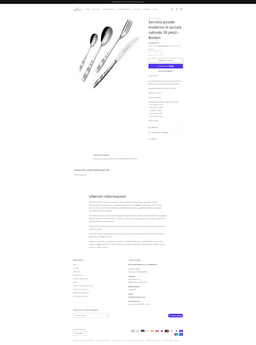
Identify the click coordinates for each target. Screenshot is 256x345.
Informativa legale (167, 340)
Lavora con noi (77, 275)
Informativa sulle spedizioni (153, 340)
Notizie (75, 282)
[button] (96, 9)
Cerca (75, 264)
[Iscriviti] (106, 315)
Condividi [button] (153, 139)
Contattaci (76, 272)
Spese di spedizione (163, 46)
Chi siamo (76, 268)
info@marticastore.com (136, 297)
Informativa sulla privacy (118, 340)
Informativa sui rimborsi (81, 296)
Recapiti (176, 340)
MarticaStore (80, 340)
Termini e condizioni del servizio (83, 286)
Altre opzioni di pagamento (165, 71)
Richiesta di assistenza (80, 289)
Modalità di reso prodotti (81, 293)
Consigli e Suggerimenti (80, 279)
